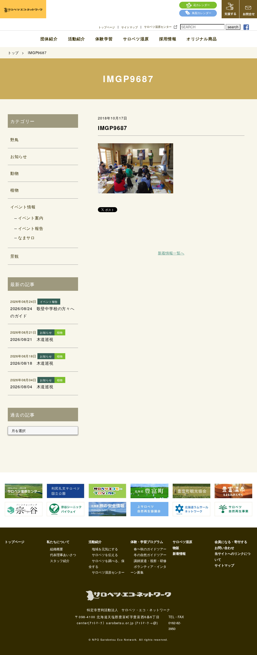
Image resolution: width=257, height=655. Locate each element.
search (233, 26)
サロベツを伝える (105, 554)
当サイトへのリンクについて (232, 556)
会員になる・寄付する (231, 541)
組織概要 (56, 549)
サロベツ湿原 (136, 39)
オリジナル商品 (201, 39)
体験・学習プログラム (147, 541)
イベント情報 (23, 207)
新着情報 (179, 553)
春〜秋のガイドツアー (150, 549)
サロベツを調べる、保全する (106, 563)
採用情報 (167, 39)
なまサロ (26, 237)
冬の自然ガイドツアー (150, 554)
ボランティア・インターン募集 (148, 569)
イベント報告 (30, 228)
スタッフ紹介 (60, 560)
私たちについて (58, 541)
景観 (14, 256)
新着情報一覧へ (171, 252)
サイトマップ (129, 27)
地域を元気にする (105, 549)
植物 (14, 190)
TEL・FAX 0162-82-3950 (176, 622)
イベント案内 (30, 218)
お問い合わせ (224, 547)
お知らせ (18, 156)
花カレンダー (201, 5)
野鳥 (14, 140)
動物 (14, 173)
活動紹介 (76, 39)
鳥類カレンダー (201, 13)
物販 (176, 547)
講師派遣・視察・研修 (150, 560)
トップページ (106, 27)
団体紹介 (49, 39)
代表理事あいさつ (63, 554)
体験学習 (104, 39)
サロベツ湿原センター (158, 26)
